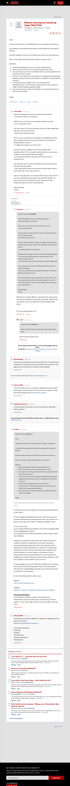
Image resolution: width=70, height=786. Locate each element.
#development (14, 102)
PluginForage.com (16, 420)
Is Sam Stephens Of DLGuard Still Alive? (26, 692)
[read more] (47, 662)
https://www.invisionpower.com (24, 583)
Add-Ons (35, 349)
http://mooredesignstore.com (38, 375)
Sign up (60, 3)
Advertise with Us (57, 17)
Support (54, 349)
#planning (22, 102)
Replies (13, 665)
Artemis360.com (16, 204)
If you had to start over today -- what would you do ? (31, 680)
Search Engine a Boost (38, 393)
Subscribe (36, 30)
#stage (29, 102)
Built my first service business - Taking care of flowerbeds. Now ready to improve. (35, 705)
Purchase (48, 349)
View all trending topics (15, 718)
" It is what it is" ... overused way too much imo (29, 656)
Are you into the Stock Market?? (23, 668)
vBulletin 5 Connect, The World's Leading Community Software (34, 590)
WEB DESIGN (28, 30)
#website (35, 102)
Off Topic (25, 658)
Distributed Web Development (28, 623)
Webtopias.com (15, 202)
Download (29, 349)
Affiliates (37, 351)
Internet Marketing (28, 682)
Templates (42, 349)
